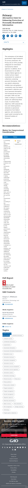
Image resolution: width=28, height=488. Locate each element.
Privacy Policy (13, 467)
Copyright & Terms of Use (14, 465)
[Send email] (4, 38)
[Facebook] (4, 35)
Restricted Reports (13, 460)
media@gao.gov (9, 318)
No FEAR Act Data (13, 481)
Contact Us (7, 326)
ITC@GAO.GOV (9, 304)
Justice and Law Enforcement (6, 334)
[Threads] (21, 35)
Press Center (13, 454)
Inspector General (14, 458)
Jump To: (6, 42)
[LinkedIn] (12, 35)
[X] (8, 35)
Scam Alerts (13, 479)
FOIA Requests (13, 476)
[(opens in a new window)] (2, 447)
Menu (24, 2)
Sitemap (13, 472)
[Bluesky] (17, 35)
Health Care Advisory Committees (13, 483)
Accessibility (13, 470)
